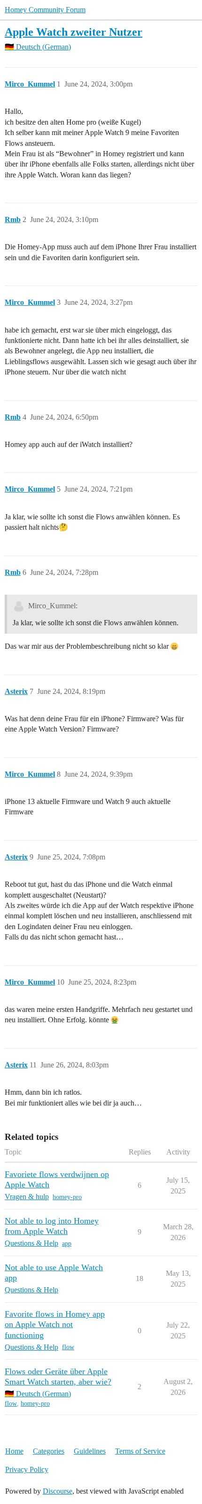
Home (14, 1451)
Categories (48, 1451)
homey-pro (67, 1197)
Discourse (57, 1491)
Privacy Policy (26, 1469)
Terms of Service (140, 1451)
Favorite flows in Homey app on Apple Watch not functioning (55, 1324)
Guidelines (90, 1451)
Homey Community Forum (45, 10)
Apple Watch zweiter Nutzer (73, 31)
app (66, 1243)
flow (68, 1347)
